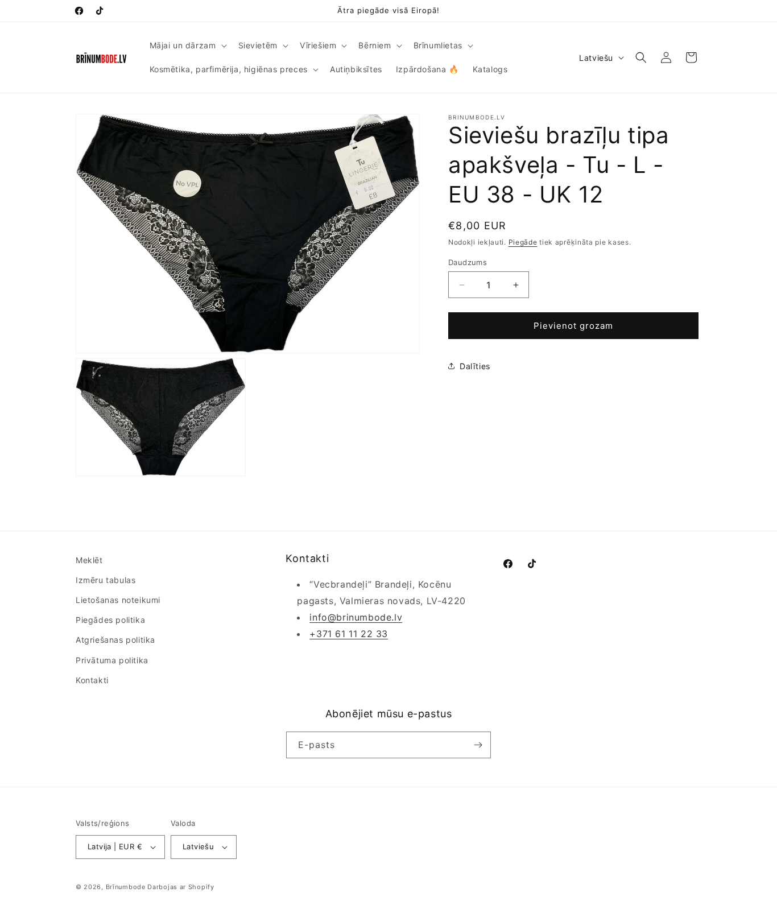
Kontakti (92, 680)
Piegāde (523, 242)
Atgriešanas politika (115, 640)
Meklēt (89, 560)
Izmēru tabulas (105, 580)
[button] (187, 45)
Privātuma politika (112, 660)
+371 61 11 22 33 (348, 633)
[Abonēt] (477, 745)
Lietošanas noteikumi (118, 600)
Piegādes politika (110, 620)
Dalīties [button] (475, 366)
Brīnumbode (126, 887)
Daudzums (467, 262)
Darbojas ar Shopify (180, 887)
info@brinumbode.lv (355, 617)
